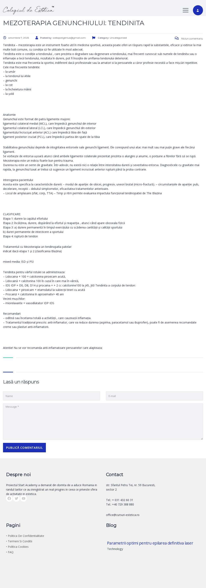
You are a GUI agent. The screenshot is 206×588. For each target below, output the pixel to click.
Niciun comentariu (192, 38)
